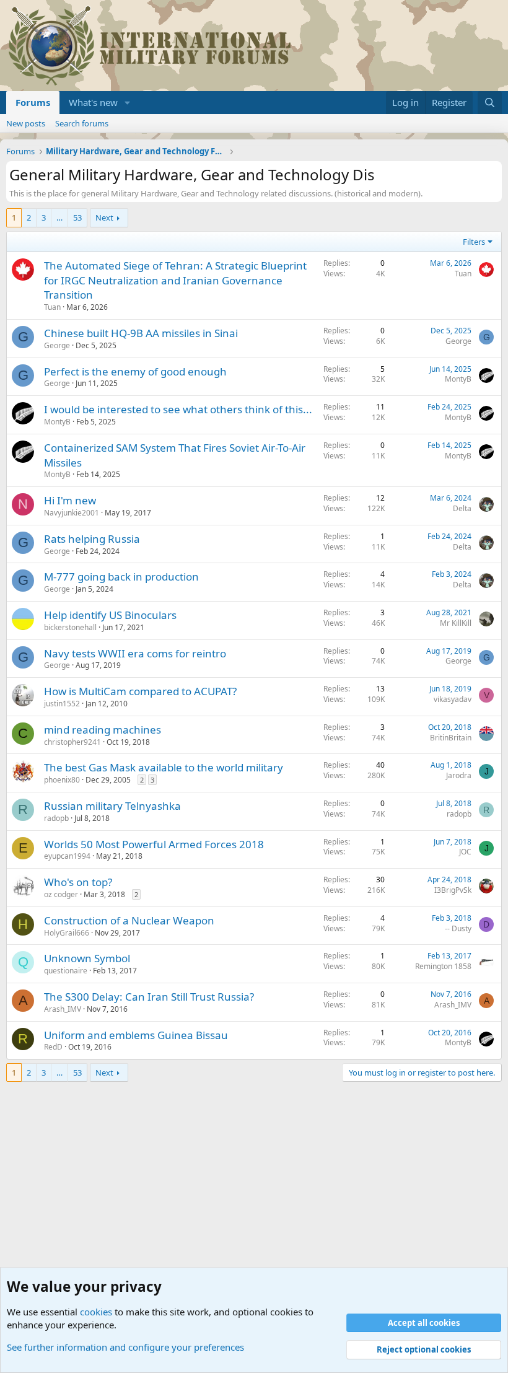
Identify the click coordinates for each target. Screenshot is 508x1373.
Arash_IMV (62, 1009)
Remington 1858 (443, 966)
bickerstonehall (70, 627)
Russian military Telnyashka (112, 806)
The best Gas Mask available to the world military (163, 767)
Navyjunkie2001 (71, 512)
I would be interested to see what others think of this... (178, 409)
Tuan (52, 307)
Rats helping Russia (92, 539)
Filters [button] (474, 241)
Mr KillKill (455, 623)
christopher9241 (72, 742)
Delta (462, 508)
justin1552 (62, 703)
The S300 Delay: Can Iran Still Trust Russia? (149, 996)
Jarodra (458, 775)
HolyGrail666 (66, 933)
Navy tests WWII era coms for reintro (135, 653)
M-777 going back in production (121, 576)
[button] (127, 102)
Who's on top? (78, 882)
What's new (93, 102)
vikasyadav (452, 699)
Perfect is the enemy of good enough (135, 371)
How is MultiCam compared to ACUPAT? (140, 691)
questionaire (65, 970)
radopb (56, 818)
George (57, 345)
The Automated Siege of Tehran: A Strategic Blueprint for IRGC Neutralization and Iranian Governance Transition (175, 280)
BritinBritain (450, 737)
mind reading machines (102, 729)
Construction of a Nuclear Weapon (129, 920)
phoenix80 (62, 779)
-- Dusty (458, 928)
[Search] (490, 102)
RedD (53, 1047)
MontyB (458, 379)
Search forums (81, 123)
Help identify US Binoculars (110, 615)
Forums (32, 102)
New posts (25, 123)
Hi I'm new (70, 500)
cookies (96, 1311)
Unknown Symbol (87, 958)
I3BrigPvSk (452, 890)
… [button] (59, 217)
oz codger (61, 894)
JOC (465, 851)
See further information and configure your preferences (125, 1347)
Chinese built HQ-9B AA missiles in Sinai (141, 333)
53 (77, 217)
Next (104, 217)
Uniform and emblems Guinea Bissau (136, 1035)
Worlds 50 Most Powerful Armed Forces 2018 (154, 844)
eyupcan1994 (67, 856)
